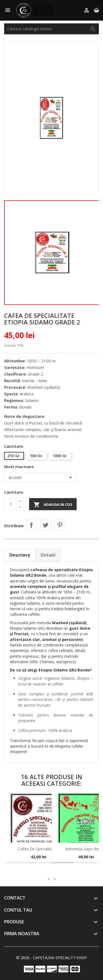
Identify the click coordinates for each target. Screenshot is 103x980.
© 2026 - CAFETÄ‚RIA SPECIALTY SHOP (51, 957)
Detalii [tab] (48, 555)
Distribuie (31, 525)
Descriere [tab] (19, 555)
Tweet (45, 525)
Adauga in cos (53, 504)
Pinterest (59, 525)
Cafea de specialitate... (38, 848)
